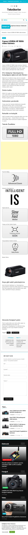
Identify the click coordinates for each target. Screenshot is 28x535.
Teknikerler (14, 9)
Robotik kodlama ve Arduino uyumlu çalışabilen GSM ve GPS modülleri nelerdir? (12, 464)
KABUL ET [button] (12, 531)
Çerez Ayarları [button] (5, 532)
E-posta (6, 369)
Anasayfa (4, 32)
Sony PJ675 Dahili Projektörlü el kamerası (14, 517)
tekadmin (5, 46)
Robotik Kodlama (7, 460)
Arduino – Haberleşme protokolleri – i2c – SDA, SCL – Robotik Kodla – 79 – (12, 1)
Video (4, 38)
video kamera (15, 332)
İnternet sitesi (7, 375)
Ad (5, 363)
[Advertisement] (14, 155)
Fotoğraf (5, 487)
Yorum (5, 381)
